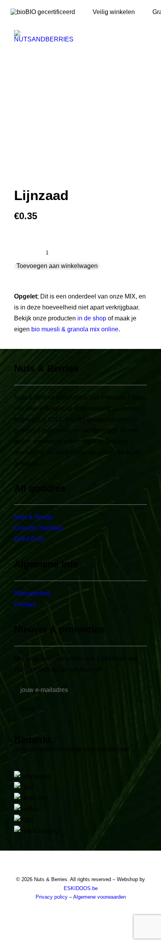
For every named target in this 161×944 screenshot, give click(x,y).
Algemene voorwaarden (99, 897)
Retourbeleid (32, 593)
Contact (25, 604)
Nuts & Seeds (33, 517)
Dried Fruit (28, 539)
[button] (143, 36)
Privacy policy (52, 897)
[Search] (95, 35)
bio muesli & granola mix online (74, 329)
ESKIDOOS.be (81, 888)
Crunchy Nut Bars (38, 528)
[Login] (107, 35)
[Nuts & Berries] (68, 36)
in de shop (91, 318)
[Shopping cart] (120, 35)
